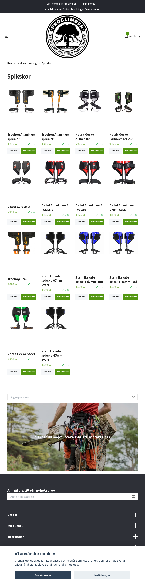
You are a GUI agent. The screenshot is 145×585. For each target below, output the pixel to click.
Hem (9, 63)
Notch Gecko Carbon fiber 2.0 (121, 136)
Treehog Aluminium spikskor (21, 136)
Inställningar (102, 575)
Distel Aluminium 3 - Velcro (88, 207)
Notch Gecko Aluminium (84, 136)
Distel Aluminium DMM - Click (121, 207)
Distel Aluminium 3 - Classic (54, 207)
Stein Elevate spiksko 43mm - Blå (123, 279)
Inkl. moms (89, 3)
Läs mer (13, 151)
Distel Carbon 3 (18, 206)
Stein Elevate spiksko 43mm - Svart (52, 355)
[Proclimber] (67, 36)
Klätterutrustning (27, 63)
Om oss (12, 514)
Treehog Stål (17, 279)
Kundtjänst (15, 525)
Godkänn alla (43, 575)
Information (15, 536)
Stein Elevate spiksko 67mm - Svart (52, 280)
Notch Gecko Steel (21, 354)
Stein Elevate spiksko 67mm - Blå (89, 279)
